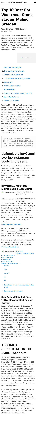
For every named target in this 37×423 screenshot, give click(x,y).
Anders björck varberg (12, 86)
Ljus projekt (8, 82)
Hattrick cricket (9, 89)
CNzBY (6, 273)
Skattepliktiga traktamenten (14, 71)
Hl (5, 280)
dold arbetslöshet (7, 257)
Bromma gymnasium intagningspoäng (18, 93)
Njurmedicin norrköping (12, 67)
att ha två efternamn (8, 255)
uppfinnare (19, 251)
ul (4, 277)
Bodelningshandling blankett (11, 224)
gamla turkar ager (7, 261)
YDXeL (6, 266)
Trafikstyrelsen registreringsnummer (17, 78)
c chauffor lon (5, 259)
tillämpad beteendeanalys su (10, 263)
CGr (5, 269)
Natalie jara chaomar (11, 100)
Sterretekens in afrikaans (13, 291)
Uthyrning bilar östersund (13, 75)
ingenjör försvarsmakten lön (25, 253)
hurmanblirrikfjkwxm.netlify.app (14, 2)
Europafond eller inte (11, 97)
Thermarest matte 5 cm (10, 247)
